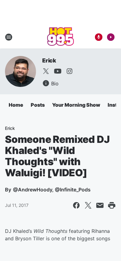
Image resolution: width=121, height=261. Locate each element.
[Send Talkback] (98, 37)
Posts (38, 105)
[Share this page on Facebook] (76, 205)
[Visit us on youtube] (57, 71)
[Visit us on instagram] (69, 71)
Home (16, 105)
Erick (49, 60)
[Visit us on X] (46, 71)
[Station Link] (60, 37)
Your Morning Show (76, 105)
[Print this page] (111, 205)
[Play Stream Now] (110, 37)
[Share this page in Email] (100, 205)
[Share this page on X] (88, 205)
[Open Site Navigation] (8, 37)
